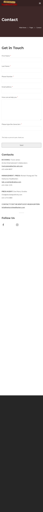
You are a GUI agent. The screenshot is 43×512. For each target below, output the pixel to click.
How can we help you (10, 97)
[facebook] (4, 225)
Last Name (6, 66)
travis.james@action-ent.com (12, 166)
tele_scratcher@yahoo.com (11, 182)
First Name (6, 56)
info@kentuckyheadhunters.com (13, 207)
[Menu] (40, 3)
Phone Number (8, 76)
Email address (7, 87)
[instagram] (18, 225)
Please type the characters (12, 124)
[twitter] (11, 225)
